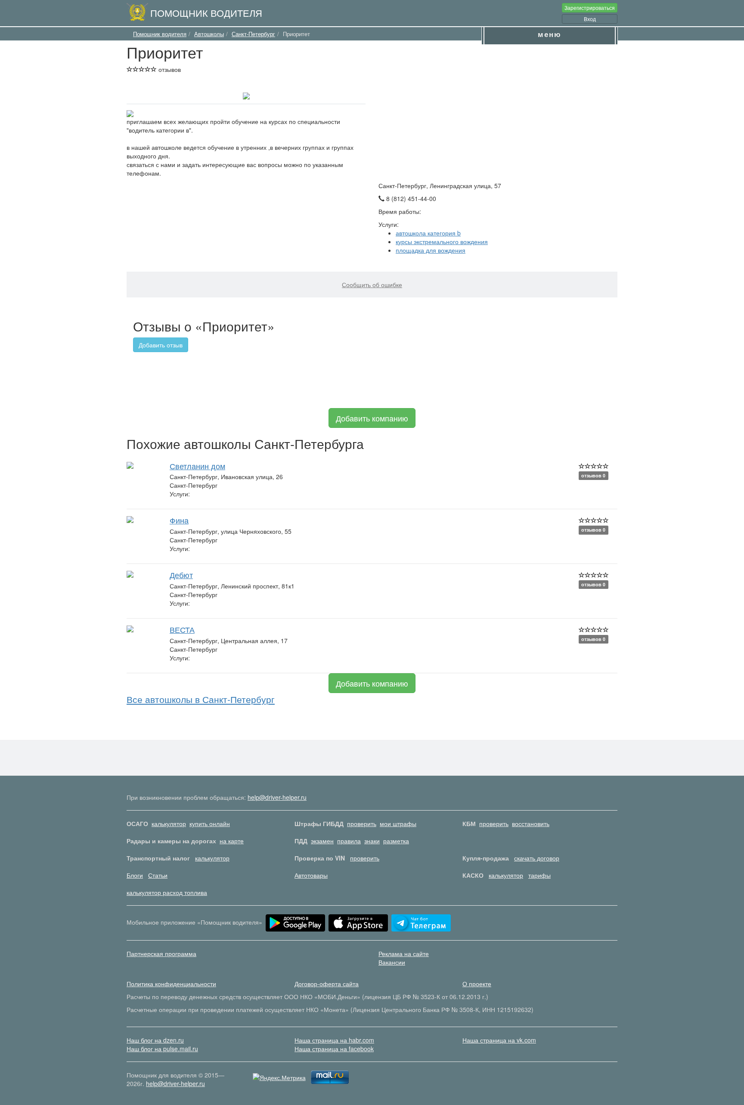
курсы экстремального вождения (442, 241)
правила (349, 840)
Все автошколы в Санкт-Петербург (201, 699)
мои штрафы (398, 823)
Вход (590, 18)
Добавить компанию (372, 418)
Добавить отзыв (161, 344)
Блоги (135, 875)
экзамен (322, 840)
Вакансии (391, 962)
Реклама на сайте (403, 953)
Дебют (181, 574)
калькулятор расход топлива (167, 892)
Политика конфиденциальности (171, 983)
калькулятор (169, 823)
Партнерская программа (161, 953)
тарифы (539, 875)
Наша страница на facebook (334, 1048)
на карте (232, 840)
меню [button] (549, 34)
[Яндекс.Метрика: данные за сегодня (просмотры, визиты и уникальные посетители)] (279, 1077)
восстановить (530, 823)
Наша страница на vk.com (499, 1040)
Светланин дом (197, 465)
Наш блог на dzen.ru (155, 1040)
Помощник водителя (206, 12)
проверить (361, 823)
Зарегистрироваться (589, 7)
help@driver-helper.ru (277, 797)
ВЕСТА (182, 629)
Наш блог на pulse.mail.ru (162, 1048)
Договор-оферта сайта (326, 983)
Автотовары (311, 875)
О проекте (476, 983)
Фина (179, 520)
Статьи (157, 875)
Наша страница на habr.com (334, 1040)
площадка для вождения (430, 250)
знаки (372, 840)
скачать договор (536, 858)
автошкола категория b (428, 233)
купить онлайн (209, 823)
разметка (396, 840)
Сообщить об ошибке (372, 284)
